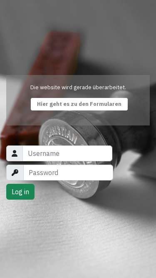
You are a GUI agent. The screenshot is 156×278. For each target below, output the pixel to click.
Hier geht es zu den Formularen (79, 104)
